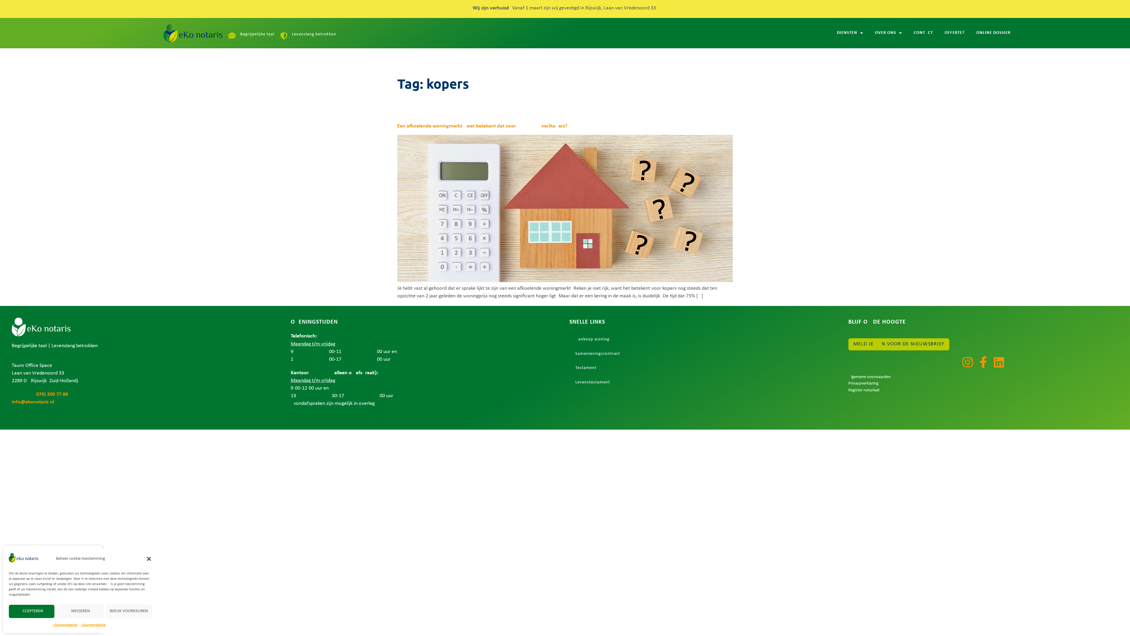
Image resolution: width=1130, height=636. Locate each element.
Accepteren (31, 611)
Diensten (847, 33)
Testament (585, 368)
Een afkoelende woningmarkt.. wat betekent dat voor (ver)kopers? (482, 126)
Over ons (885, 33)
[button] (149, 559)
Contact (923, 33)
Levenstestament (592, 382)
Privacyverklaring (64, 625)
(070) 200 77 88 (40, 394)
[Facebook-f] (983, 362)
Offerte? (955, 33)
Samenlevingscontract (597, 354)
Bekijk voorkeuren (129, 611)
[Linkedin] (999, 362)
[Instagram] (967, 362)
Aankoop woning (592, 339)
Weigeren (80, 611)
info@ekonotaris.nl (33, 402)
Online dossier (993, 33)
